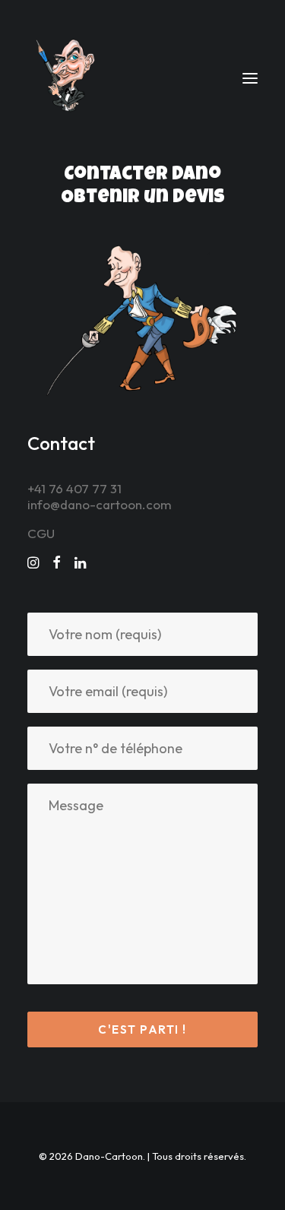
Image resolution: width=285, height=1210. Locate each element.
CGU (41, 533)
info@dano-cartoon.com (99, 504)
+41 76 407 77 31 (74, 488)
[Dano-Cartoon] (68, 78)
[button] (250, 78)
